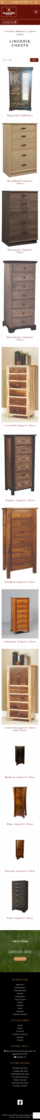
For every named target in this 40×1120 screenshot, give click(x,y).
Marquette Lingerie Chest (20, 251)
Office (20, 1002)
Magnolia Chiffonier (20, 115)
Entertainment (20, 991)
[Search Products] (36, 2)
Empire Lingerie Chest (20, 500)
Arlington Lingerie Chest (20, 641)
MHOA (28, 1117)
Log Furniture (20, 999)
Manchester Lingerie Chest (20, 338)
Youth (20, 1008)
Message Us (21, 1057)
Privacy (12, 1117)
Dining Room (20, 988)
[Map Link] (2, 2)
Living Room (20, 997)
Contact (20, 1040)
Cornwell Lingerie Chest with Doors (20, 729)
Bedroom (20, 31)
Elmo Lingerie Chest (20, 824)
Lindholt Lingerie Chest (20, 582)
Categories (8, 22)
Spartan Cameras (20, 1014)
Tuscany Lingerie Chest (20, 871)
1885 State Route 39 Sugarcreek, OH (20, 1051)
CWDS (21, 1117)
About (20, 1028)
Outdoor (20, 1005)
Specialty (20, 1011)
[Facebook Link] (31, 2)
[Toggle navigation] (36, 11)
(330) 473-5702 (21, 2)
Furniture (9, 31)
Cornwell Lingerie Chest (20, 425)
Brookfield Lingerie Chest (20, 182)
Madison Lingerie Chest (20, 777)
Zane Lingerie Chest (20, 918)
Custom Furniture (20, 1034)
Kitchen (20, 994)
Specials (20, 1037)
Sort (34, 60)
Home (20, 1025)
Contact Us (19, 959)
